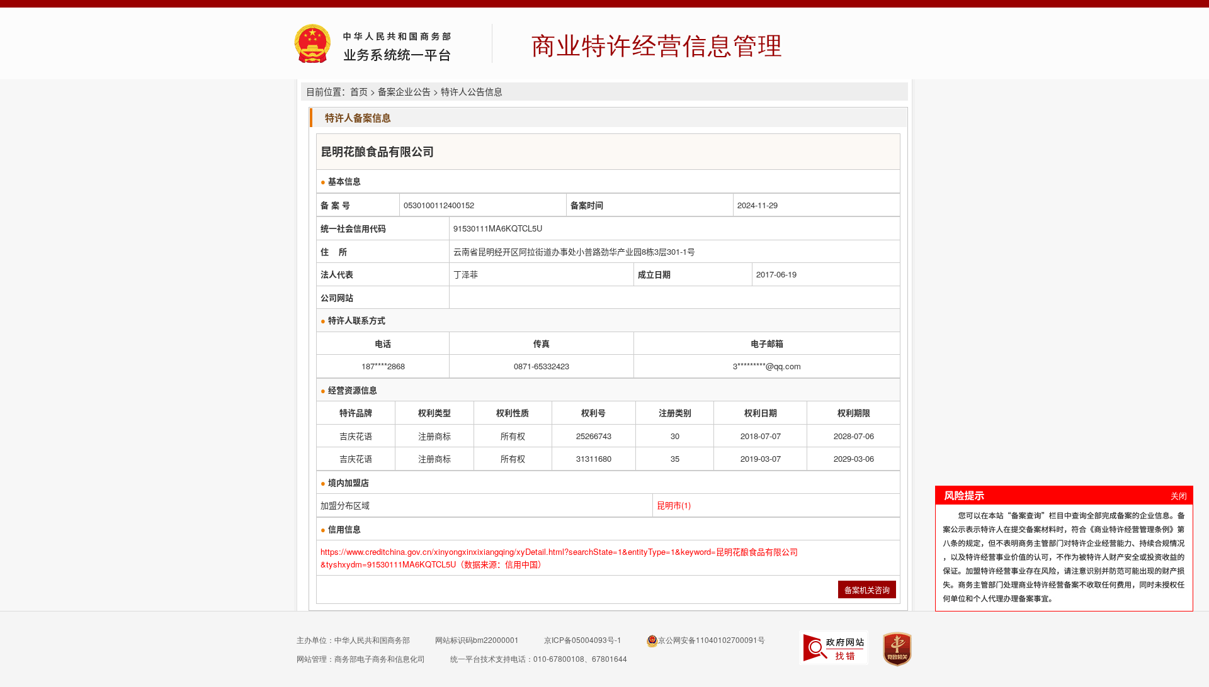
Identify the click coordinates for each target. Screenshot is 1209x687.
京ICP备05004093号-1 (583, 639)
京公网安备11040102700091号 (711, 639)
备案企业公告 (404, 91)
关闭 (1179, 495)
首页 (359, 91)
